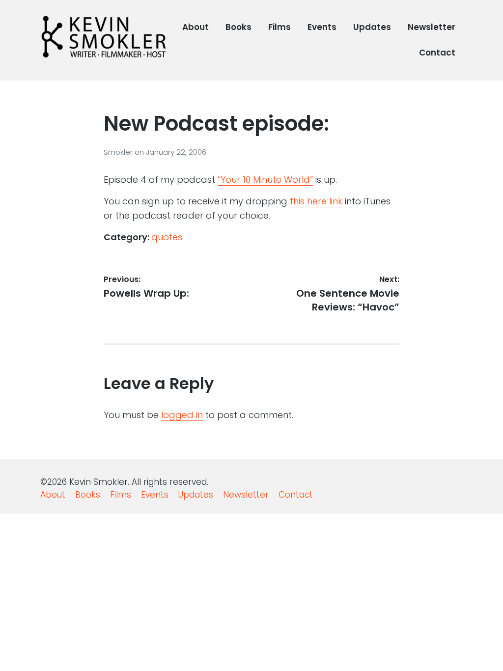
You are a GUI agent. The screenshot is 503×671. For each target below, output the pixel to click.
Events (321, 27)
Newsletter (431, 27)
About (195, 27)
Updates (372, 27)
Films (279, 27)
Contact (437, 52)
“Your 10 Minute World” (265, 179)
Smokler (119, 152)
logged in (182, 415)
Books (238, 27)
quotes (166, 237)
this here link (316, 201)
